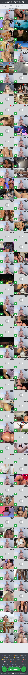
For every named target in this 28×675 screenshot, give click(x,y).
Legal (26, 673)
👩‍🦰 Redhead (18, 659)
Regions (9, 673)
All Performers (21, 673)
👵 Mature (16, 657)
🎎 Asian (4, 655)
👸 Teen (22, 657)
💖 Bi (23, 661)
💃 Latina (16, 655)
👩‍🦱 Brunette (11, 659)
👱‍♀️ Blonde (4, 659)
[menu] (4, 669)
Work (13, 673)
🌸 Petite (6, 661)
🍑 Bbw (24, 659)
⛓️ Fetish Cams (16, 666)
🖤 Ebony (10, 655)
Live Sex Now (14, 669)
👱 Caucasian (23, 655)
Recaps (16, 673)
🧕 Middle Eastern (8, 657)
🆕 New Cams (5, 664)
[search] (23, 669)
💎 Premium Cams (6, 666)
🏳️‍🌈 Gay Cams (14, 664)
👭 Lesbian (18, 661)
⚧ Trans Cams (22, 664)
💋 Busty (12, 661)
